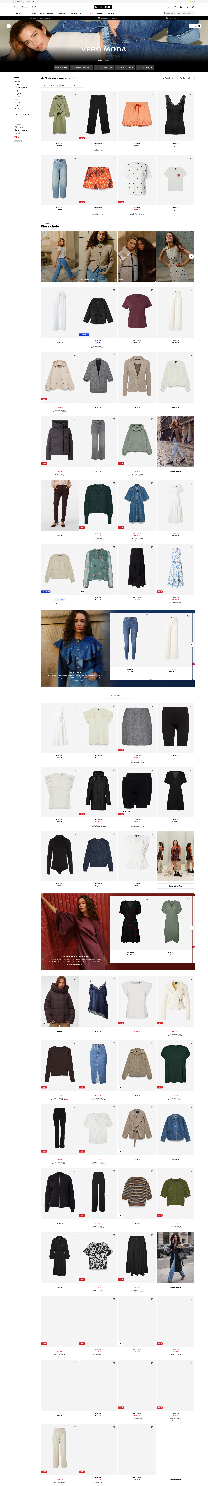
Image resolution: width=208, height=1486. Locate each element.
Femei (16, 7)
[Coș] (193, 7)
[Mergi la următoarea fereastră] (191, 256)
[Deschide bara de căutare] (164, 13)
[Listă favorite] (187, 7)
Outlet (18, 1)
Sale (53, 86)
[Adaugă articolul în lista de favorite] (75, 94)
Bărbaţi (25, 7)
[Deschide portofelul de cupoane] (169, 7)
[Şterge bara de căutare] (193, 13)
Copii (34, 7)
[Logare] (175, 7)
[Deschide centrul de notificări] (181, 7)
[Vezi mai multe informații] (60, 149)
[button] (169, 78)
